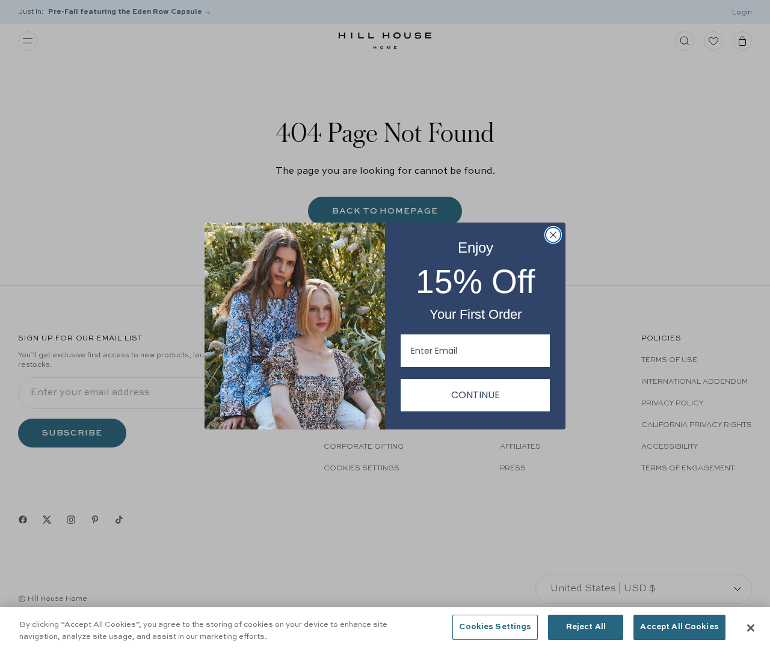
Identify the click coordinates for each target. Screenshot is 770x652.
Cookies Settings (495, 627)
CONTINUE (475, 395)
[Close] (751, 628)
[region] (385, 629)
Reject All (586, 627)
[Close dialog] (553, 234)
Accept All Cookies (679, 627)
